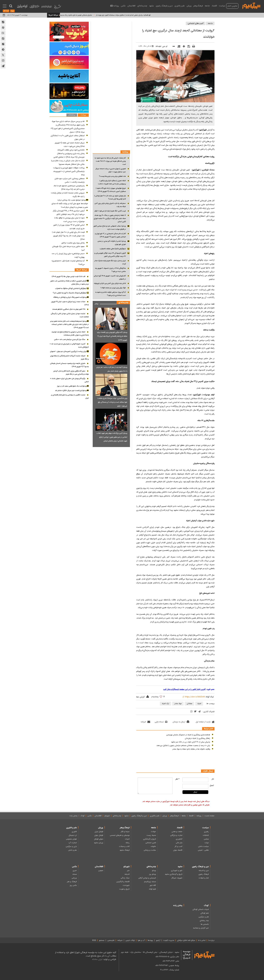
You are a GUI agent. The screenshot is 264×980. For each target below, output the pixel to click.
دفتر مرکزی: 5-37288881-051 (167, 956)
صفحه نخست (209, 815)
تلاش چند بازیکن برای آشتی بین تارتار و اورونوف (110, 283)
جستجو (101, 940)
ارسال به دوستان (179, 721)
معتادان (189, 703)
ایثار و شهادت (204, 877)
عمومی (100, 870)
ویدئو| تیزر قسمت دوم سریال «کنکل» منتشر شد (71, 390)
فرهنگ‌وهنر (198, 6)
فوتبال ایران (99, 831)
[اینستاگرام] (69, 62)
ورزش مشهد (98, 842)
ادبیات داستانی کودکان (201, 909)
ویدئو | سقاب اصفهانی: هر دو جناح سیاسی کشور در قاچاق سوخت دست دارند (110, 228)
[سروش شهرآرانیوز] (3, 49)
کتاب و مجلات (124, 846)
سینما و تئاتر (125, 831)
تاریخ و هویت (124, 889)
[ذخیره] (188, 46)
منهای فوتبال (98, 839)
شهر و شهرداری (176, 870)
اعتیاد (199, 703)
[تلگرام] (199, 711)
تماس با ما (201, 940)
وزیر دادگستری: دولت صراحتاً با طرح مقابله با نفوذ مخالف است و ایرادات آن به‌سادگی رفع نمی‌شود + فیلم (112, 402)
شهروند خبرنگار (176, 877)
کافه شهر (153, 885)
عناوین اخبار (232, 6)
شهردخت (126, 885)
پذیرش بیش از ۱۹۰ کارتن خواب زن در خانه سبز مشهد (190, 741)
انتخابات (206, 835)
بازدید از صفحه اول (203, 721)
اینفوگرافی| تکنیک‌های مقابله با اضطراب (113, 248)
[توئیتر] (195, 711)
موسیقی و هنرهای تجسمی (120, 835)
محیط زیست (151, 835)
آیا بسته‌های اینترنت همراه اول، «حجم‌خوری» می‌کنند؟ (68, 262)
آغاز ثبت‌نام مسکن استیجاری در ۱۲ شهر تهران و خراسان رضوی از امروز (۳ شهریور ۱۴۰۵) (110, 235)
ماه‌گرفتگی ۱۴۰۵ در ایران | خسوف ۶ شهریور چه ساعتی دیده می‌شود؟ (110, 270)
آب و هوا (141, 940)
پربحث (83, 115)
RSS (94, 940)
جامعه (207, 6)
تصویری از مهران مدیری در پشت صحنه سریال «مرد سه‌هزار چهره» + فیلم (110, 170)
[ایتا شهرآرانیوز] (3, 38)
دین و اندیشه (204, 870)
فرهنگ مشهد (125, 850)
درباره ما (211, 940)
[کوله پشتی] (22, 7)
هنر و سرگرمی (204, 916)
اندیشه (127, 874)
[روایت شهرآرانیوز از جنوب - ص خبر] (69, 31)
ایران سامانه (97, 959)
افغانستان (131, 6)
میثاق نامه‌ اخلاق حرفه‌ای (186, 940)
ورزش (189, 6)
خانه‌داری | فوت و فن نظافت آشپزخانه (71, 150)
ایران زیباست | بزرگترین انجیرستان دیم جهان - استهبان (68, 351)
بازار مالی (179, 842)
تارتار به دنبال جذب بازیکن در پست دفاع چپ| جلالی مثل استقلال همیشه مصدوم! (68, 162)
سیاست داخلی (203, 846)
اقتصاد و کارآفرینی (123, 881)
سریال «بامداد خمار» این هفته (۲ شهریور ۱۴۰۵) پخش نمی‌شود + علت (70, 144)
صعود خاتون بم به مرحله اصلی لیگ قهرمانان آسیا (68, 248)
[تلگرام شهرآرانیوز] (3, 66)
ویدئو (154, 870)
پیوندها (150, 940)
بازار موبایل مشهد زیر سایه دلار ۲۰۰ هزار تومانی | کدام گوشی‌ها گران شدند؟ (110, 197)
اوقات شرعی (130, 940)
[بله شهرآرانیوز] (3, 22)
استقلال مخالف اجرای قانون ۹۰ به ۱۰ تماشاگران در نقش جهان (68, 137)
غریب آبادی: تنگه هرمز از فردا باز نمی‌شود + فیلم (110, 211)
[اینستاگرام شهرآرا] (3, 60)
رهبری (206, 831)
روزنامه (116, 6)
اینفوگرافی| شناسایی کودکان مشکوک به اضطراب (71, 288)
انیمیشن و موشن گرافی (147, 877)
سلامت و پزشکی (150, 850)
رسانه (128, 842)
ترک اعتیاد (165, 703)
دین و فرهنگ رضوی (164, 6)
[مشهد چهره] (34, 8)
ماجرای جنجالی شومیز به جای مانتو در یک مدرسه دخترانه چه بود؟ (91, 15)
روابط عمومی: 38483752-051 (167, 965)
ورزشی (74, 877)
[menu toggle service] (4, 6)
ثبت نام (6, 11)
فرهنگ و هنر (72, 881)
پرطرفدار (71, 115)
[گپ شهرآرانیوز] (3, 44)
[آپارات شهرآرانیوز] (3, 27)
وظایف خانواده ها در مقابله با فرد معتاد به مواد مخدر (191, 749)
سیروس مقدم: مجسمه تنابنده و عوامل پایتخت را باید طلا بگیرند (68, 194)
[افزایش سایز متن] (183, 47)
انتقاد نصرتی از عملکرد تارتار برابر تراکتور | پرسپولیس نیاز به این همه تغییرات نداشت (112, 182)
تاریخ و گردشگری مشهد (173, 874)
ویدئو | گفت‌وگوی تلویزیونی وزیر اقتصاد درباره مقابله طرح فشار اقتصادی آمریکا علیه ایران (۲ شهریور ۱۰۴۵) (112, 336)
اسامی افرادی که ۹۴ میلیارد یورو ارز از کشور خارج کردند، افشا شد (69, 227)
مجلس (206, 839)
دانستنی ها (205, 924)
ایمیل (212, 785)
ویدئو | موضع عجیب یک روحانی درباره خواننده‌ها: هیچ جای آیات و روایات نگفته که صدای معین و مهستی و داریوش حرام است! (70, 204)
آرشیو (158, 940)
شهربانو (107, 815)
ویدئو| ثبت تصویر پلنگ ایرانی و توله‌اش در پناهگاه (70, 297)
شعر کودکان (204, 913)
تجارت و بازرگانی (176, 835)
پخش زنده (73, 815)
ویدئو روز (152, 874)
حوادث (153, 831)
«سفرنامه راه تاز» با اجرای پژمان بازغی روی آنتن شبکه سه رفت (110, 205)
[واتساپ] (191, 711)
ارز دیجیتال (73, 835)
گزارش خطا (140, 697)
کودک (82, 815)
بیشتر (95, 303)
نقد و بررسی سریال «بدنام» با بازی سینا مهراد (68, 121)
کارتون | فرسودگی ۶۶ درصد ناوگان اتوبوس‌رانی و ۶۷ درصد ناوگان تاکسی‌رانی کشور (110, 255)
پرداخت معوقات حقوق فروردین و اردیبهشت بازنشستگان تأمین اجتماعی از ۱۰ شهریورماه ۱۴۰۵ (69, 171)
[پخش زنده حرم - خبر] (69, 91)
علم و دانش (72, 850)
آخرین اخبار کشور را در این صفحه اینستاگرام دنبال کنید (184, 689)
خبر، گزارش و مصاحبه (201, 928)
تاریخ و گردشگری (149, 839)
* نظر (177, 779)
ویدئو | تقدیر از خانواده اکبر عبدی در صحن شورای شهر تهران (111, 243)
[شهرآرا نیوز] (251, 5)
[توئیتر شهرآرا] (3, 55)
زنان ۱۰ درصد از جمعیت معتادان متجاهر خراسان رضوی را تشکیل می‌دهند (183, 745)
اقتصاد (214, 6)
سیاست (222, 6)
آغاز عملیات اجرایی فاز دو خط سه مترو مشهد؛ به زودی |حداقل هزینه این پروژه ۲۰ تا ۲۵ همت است (110, 161)
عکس (123, 6)
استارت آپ (72, 842)
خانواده (153, 846)
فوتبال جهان (98, 835)
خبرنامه (143, 721)
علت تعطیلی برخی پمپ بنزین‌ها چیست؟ (112, 176)
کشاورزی (179, 839)
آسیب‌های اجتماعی (196, 23)
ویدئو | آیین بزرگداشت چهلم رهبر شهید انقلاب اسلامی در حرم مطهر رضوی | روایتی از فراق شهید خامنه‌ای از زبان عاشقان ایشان (111, 437)
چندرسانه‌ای (142, 6)
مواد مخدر (178, 703)
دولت (207, 842)
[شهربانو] (57, 7)
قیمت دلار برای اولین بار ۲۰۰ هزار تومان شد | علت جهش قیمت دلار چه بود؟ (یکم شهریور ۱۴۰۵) (68, 236)
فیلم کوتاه (152, 889)
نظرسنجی (110, 940)
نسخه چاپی (159, 721)
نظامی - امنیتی (203, 850)
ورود (12, 11)
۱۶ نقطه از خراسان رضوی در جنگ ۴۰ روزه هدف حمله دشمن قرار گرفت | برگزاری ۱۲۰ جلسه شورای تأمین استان (110, 218)
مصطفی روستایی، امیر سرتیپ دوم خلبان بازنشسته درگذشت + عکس (70, 180)
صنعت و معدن (177, 831)
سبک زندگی (125, 877)
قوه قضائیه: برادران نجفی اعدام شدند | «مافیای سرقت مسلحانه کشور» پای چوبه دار (144, 15)
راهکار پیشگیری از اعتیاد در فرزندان (197, 738)
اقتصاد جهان (177, 850)
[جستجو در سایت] (10, 6)
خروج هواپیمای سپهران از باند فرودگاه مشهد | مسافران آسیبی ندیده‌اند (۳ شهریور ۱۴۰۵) (111, 190)
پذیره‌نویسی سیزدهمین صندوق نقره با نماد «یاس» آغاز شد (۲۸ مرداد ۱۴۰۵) (69, 187)
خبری (75, 870)
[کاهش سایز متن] (173, 47)
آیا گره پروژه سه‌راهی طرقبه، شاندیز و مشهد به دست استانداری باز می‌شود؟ (110, 294)
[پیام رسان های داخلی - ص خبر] (69, 48)
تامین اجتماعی (150, 842)
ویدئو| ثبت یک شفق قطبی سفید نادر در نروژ (72, 386)
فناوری (74, 831)
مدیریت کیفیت (168, 940)
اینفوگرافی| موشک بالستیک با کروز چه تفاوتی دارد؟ (70, 293)
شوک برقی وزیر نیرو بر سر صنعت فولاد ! (113, 287)
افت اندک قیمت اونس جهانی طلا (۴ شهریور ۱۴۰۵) (68, 276)
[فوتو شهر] (46, 7)
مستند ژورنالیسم (150, 881)
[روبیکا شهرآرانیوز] (3, 33)
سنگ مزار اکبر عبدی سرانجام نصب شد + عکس (69, 339)
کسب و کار (178, 846)
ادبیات (127, 839)
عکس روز (73, 885)
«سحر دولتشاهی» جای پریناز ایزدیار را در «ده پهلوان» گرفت (68, 255)
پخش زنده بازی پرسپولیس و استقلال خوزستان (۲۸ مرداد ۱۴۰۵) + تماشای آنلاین (69, 155)
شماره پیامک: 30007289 (169, 969)
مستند (74, 874)
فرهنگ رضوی (203, 874)
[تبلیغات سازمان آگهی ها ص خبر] (69, 106)
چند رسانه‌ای (204, 920)
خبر (128, 870)
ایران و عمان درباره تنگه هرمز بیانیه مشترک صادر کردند (110, 262)
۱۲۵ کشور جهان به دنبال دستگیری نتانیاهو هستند (68, 309)
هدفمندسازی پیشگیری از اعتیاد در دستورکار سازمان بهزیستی (188, 734)
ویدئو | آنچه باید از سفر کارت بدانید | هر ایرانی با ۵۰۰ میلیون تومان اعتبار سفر (111, 369)
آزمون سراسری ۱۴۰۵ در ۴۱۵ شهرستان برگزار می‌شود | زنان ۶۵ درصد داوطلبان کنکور (69, 212)
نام (213, 779)
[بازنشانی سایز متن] (177, 47)
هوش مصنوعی (71, 839)
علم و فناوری (179, 6)
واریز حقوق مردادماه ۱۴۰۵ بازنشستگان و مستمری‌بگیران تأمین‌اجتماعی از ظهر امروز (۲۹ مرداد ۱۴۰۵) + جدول (68, 128)
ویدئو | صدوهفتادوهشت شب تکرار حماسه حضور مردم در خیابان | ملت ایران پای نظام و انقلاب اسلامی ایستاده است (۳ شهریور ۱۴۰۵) (69, 324)
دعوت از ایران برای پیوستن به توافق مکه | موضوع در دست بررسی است (69, 219)
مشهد (151, 6)
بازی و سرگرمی (71, 846)
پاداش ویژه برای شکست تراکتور (73, 242)
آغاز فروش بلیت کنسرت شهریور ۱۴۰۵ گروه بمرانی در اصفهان (110, 277)
